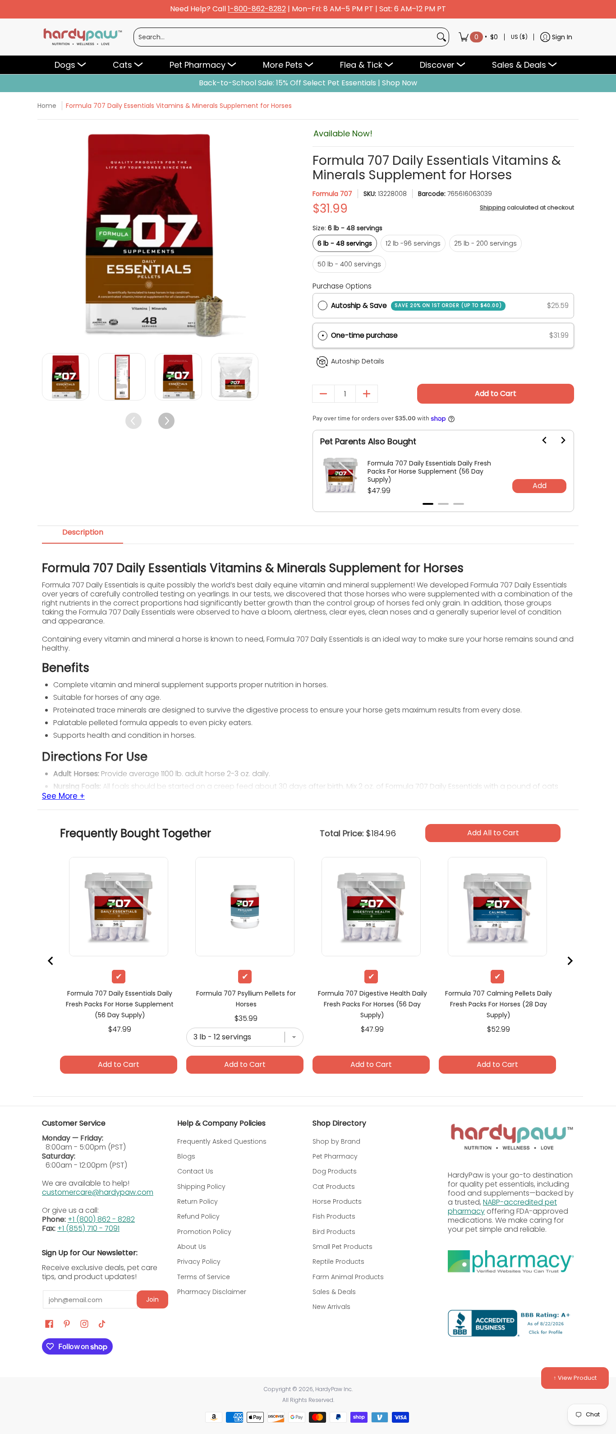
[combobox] (284, 37)
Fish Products (334, 1216)
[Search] (441, 37)
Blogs (186, 1156)
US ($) (519, 37)
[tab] (82, 535)
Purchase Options (342, 286)
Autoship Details (357, 361)
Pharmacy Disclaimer (211, 1291)
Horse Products (337, 1201)
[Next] (250, 235)
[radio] (322, 305)
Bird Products (334, 1231)
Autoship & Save (416, 305)
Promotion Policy (204, 1231)
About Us (191, 1246)
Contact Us (195, 1171)
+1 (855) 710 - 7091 (88, 1228)
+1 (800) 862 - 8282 (101, 1219)
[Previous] (49, 235)
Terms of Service (203, 1276)
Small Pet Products (342, 1246)
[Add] (366, 393)
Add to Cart (495, 393)
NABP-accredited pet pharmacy (502, 1206)
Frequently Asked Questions (222, 1141)
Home (46, 105)
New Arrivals (331, 1306)
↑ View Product (575, 1377)
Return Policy (197, 1201)
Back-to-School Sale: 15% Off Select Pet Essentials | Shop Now (308, 83)
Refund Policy (198, 1216)
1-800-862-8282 (257, 9)
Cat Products (334, 1186)
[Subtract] (323, 393)
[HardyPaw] (82, 37)
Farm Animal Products (348, 1276)
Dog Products (335, 1171)
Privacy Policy (199, 1261)
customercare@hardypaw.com (97, 1192)
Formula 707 (332, 193)
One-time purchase (364, 335)
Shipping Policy (201, 1186)
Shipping (493, 207)
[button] (443, 336)
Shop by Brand (336, 1141)
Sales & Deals (334, 1291)
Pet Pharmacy (335, 1156)
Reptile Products (338, 1261)
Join (152, 1299)
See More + (63, 796)
